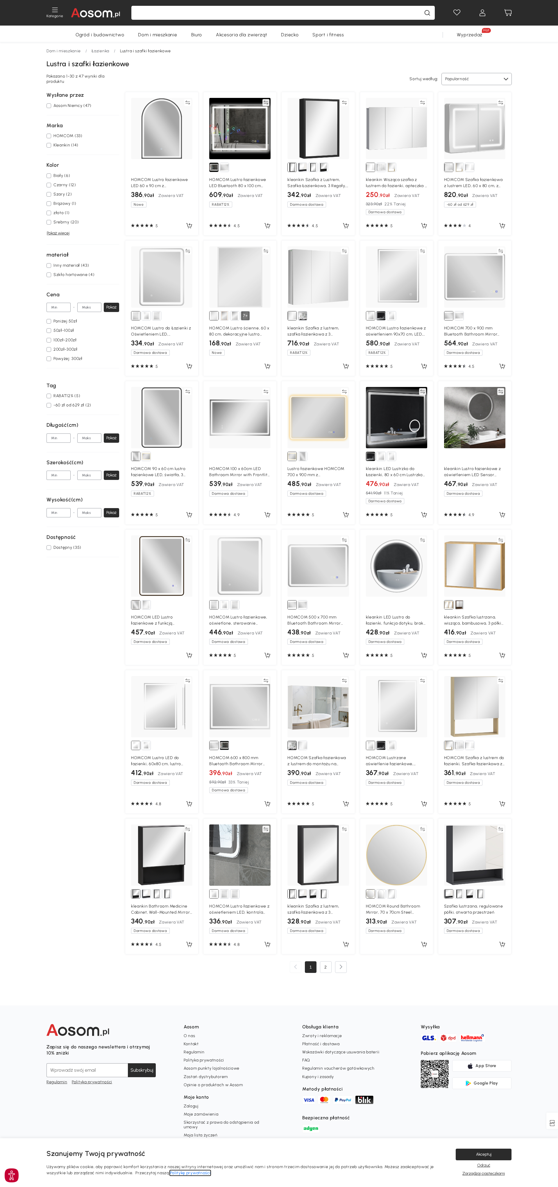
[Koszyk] (508, 13)
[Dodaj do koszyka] (189, 226)
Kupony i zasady (318, 1076)
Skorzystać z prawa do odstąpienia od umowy (221, 1124)
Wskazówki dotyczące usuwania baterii (340, 1052)
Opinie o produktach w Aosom (213, 1084)
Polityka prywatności (92, 1082)
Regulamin (56, 1082)
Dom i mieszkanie (157, 34)
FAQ (306, 1060)
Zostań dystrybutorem (206, 1076)
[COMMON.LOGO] (95, 12)
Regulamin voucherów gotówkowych (338, 1068)
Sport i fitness (328, 34)
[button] (11, 1175)
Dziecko (289, 34)
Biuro (196, 34)
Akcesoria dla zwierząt (241, 34)
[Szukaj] (427, 13)
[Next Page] (341, 967)
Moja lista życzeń (201, 1135)
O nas (189, 1035)
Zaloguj (191, 1106)
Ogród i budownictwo (100, 34)
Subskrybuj (141, 1070)
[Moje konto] (482, 12)
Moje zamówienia (201, 1114)
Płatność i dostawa (321, 1043)
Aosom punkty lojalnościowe (211, 1068)
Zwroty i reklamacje (322, 1035)
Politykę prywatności (190, 1172)
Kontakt (191, 1043)
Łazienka (100, 51)
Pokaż (111, 307)
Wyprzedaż (469, 34)
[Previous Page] (295, 967)
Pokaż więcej (58, 233)
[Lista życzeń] (456, 13)
